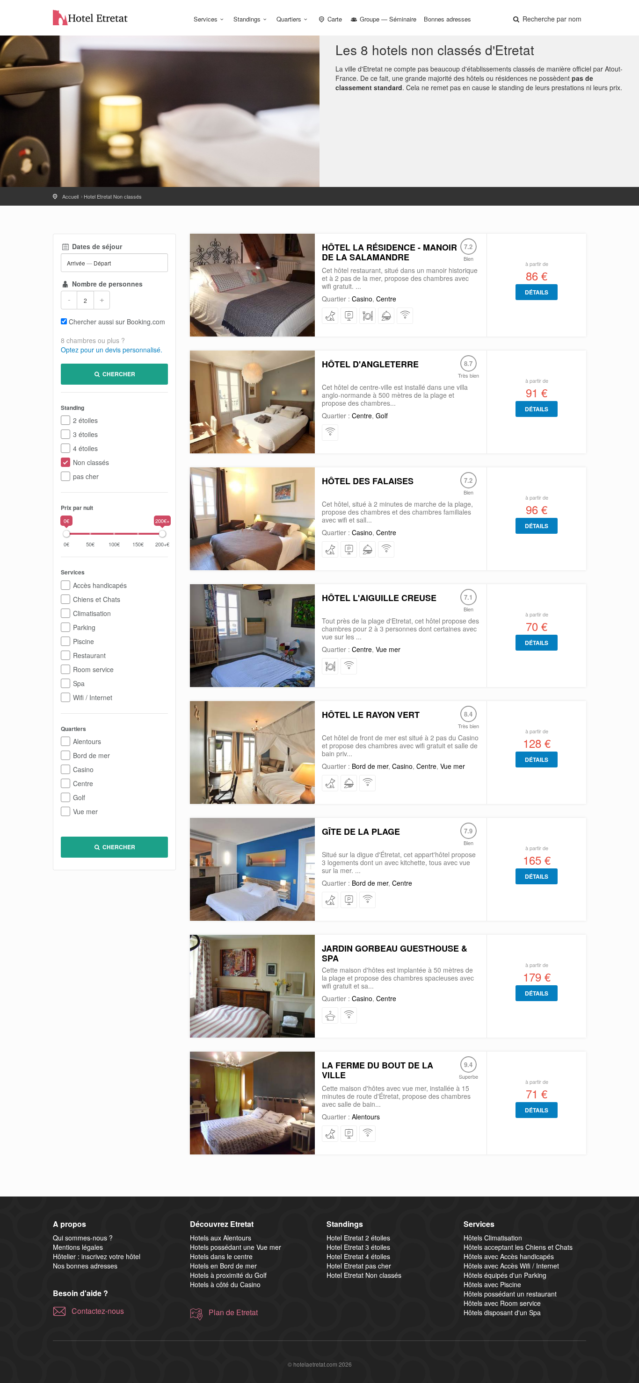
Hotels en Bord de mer (223, 1265)
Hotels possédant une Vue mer (235, 1247)
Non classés (91, 462)
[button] (546, 18)
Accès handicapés (100, 585)
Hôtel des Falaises (368, 481)
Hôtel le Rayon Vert (371, 715)
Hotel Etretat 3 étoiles (358, 1247)
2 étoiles (85, 420)
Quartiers (288, 18)
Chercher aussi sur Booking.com (117, 321)
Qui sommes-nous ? (83, 1237)
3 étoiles (85, 434)
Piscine (83, 641)
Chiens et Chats (96, 599)
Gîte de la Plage (361, 831)
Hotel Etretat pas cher (359, 1265)
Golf (79, 797)
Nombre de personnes (106, 283)
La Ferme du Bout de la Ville (377, 1070)
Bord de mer (91, 755)
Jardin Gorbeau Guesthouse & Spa (394, 953)
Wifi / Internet (92, 697)
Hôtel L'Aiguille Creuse (379, 598)
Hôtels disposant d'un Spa (502, 1312)
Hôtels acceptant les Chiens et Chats (518, 1247)
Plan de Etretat (233, 1312)
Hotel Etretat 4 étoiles (358, 1256)
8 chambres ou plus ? (93, 340)
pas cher (86, 476)
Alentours (87, 741)
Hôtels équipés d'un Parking (505, 1275)
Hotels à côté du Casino (225, 1284)
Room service (93, 669)
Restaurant (89, 655)
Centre (83, 783)
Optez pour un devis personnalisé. (111, 349)
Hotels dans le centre (221, 1256)
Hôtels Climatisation (493, 1237)
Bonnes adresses (447, 18)
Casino (83, 769)
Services (206, 18)
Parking (84, 627)
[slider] (66, 533)
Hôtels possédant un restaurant (510, 1293)
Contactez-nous (98, 1311)
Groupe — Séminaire (387, 18)
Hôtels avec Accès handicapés (509, 1256)
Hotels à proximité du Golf (228, 1275)
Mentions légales (78, 1247)
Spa (79, 683)
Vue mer (85, 811)
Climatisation (92, 613)
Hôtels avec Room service (502, 1303)
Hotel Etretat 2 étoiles (358, 1237)
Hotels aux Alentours (220, 1237)
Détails (536, 292)
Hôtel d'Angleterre (370, 364)
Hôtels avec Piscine (492, 1284)
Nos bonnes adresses (85, 1265)
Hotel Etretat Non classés (364, 1275)
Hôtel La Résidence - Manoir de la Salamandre (389, 252)
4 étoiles (85, 448)
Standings (247, 18)
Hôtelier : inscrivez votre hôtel (96, 1256)
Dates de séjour (96, 246)
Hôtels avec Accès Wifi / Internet (511, 1265)
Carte (334, 18)
